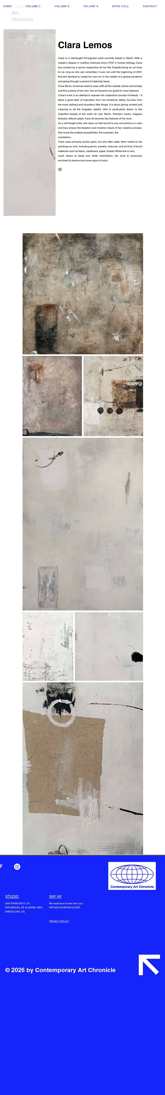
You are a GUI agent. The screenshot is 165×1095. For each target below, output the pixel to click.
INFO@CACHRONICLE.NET (64, 907)
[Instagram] (60, 169)
